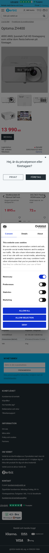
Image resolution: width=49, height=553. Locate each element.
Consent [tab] (9, 233)
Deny (24, 325)
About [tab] (40, 233)
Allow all (24, 311)
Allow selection (24, 318)
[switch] (42, 284)
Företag (36, 177)
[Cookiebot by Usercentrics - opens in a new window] (35, 226)
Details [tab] (24, 233)
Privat (13, 177)
